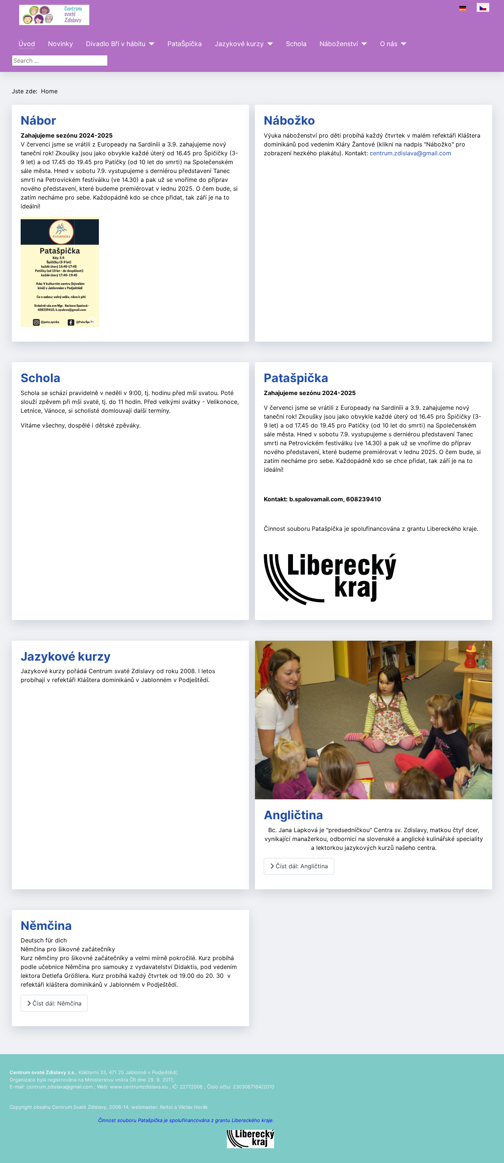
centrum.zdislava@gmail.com (410, 153)
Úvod (26, 44)
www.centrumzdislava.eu (139, 1087)
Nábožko (289, 120)
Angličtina (293, 815)
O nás (388, 44)
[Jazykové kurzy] (268, 44)
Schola (296, 44)
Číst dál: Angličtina (301, 866)
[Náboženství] (362, 44)
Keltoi (166, 1107)
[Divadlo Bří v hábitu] (150, 44)
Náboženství (339, 44)
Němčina (46, 925)
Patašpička (296, 378)
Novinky (60, 44)
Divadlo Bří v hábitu (115, 44)
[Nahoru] (491, 1149)
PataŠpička (185, 44)
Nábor (38, 120)
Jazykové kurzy (239, 44)
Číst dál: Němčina (56, 1003)
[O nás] (402, 44)
